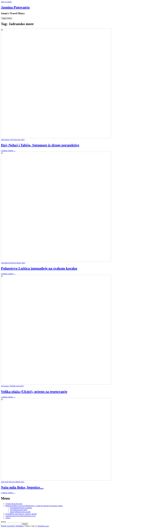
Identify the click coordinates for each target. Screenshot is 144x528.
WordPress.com (43, 526)
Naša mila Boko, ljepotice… (22, 487)
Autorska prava (20, 516)
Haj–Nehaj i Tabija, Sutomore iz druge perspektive (40, 145)
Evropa (21, 514)
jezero (18, 510)
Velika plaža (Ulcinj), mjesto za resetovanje (34, 392)
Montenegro (34, 506)
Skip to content (6, 2)
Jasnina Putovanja (15, 7)
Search (3, 522)
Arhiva (7, 518)
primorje (20, 512)
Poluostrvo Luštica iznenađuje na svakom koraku (39, 268)
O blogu (13, 504)
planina (21, 508)
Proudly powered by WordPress (12, 526)
